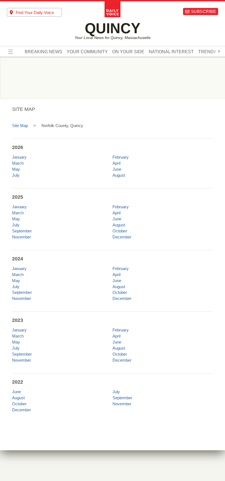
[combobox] (34, 12)
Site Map (20, 125)
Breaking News (43, 52)
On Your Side (128, 52)
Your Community (87, 52)
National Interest (171, 52)
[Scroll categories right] (219, 51)
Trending (209, 52)
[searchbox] (39, 12)
